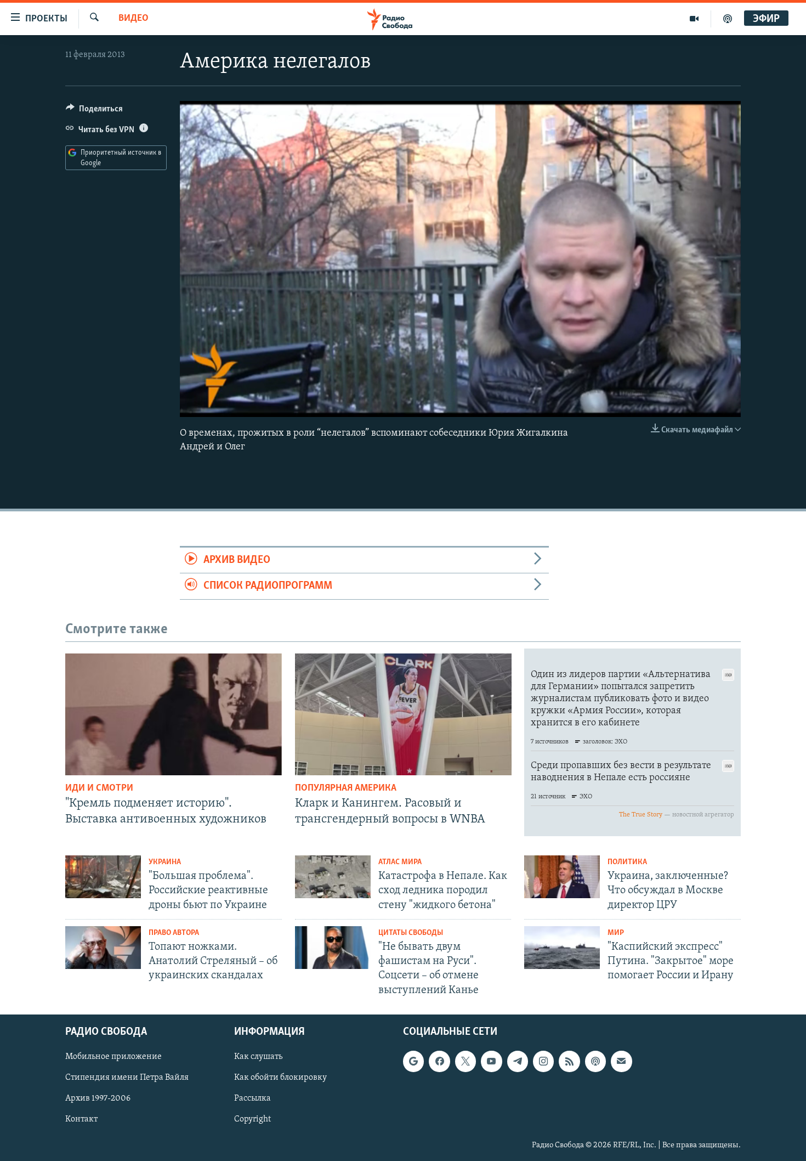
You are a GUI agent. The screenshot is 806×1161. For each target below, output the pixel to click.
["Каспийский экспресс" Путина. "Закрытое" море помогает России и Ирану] (562, 947)
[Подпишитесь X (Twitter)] (465, 1061)
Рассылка (252, 1098)
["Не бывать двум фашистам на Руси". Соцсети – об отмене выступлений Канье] (333, 947)
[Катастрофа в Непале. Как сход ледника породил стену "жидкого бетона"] (333, 876)
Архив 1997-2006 (97, 1098)
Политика (627, 862)
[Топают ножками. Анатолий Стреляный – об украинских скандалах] (103, 947)
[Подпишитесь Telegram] (517, 1061)
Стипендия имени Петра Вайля (127, 1077)
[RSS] (569, 1061)
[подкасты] (727, 18)
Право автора (174, 933)
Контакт (81, 1119)
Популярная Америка (345, 788)
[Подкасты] (595, 1061)
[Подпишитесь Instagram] (543, 1061)
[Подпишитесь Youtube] (491, 1061)
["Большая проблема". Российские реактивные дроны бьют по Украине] (103, 876)
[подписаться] (621, 1061)
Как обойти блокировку (280, 1077)
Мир (616, 933)
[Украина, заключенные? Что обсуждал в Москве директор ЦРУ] (562, 876)
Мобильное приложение (113, 1056)
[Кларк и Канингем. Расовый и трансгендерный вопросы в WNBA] (403, 714)
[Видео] (694, 18)
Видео (133, 19)
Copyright (252, 1119)
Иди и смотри (99, 788)
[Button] (94, 111)
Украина (165, 862)
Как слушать (258, 1056)
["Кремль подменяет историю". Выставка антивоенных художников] (173, 714)
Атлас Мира (400, 862)
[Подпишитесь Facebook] (439, 1061)
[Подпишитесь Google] (413, 1061)
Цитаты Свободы (410, 933)
